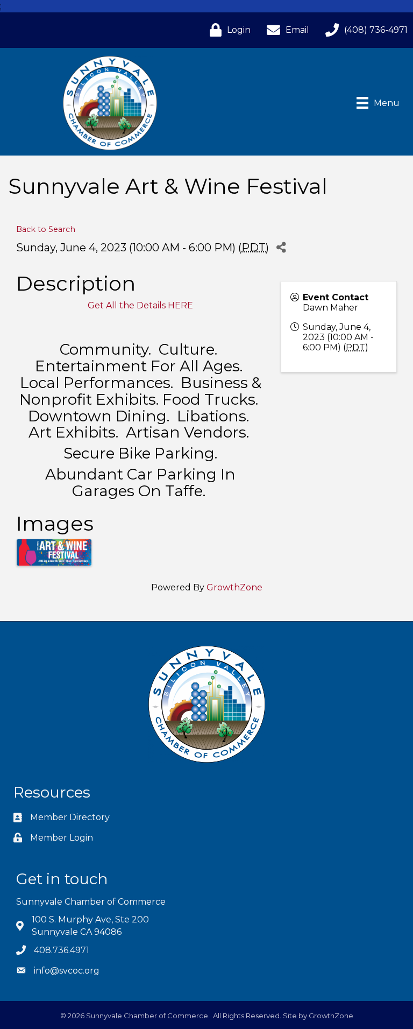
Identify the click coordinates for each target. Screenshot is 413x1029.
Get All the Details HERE (140, 305)
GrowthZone (234, 587)
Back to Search (45, 229)
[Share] (281, 247)
